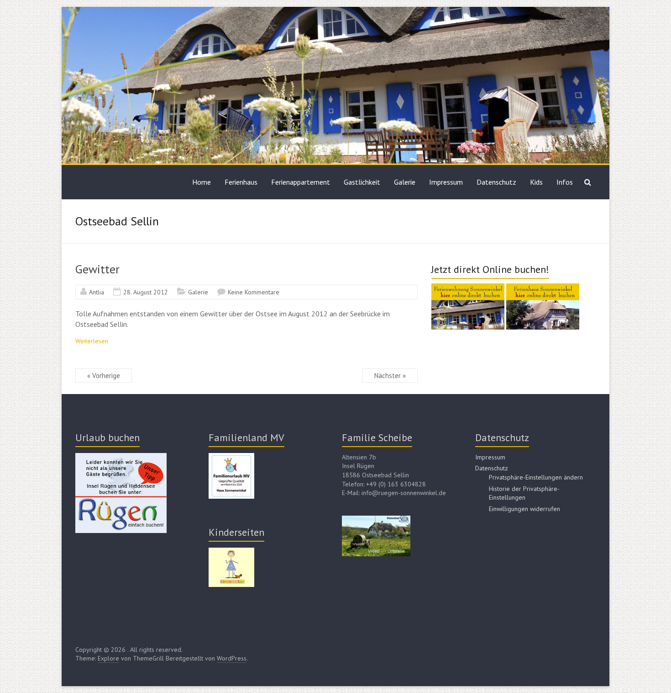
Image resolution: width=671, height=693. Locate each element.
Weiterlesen (91, 341)
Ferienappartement (300, 182)
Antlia (96, 292)
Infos (564, 182)
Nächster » (390, 375)
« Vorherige (103, 375)
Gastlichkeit (362, 182)
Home (201, 182)
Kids (536, 182)
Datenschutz (496, 182)
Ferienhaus (241, 182)
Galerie (404, 182)
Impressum (446, 182)
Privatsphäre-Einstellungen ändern (536, 477)
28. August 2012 (145, 292)
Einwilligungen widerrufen (524, 509)
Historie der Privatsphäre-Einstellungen (524, 493)
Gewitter (97, 269)
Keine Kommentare (253, 292)
